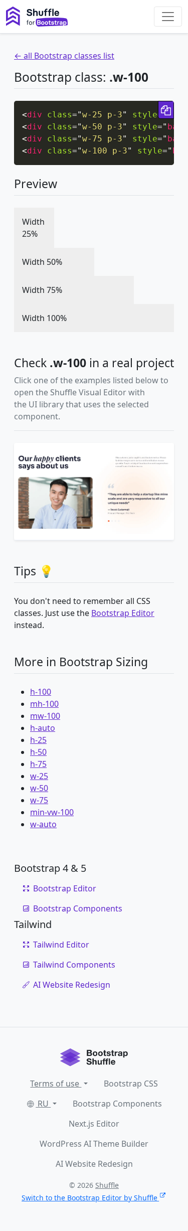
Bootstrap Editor (122, 613)
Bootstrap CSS (131, 1083)
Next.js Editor (94, 1123)
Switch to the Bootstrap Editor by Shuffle (89, 1197)
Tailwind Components (74, 964)
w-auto (43, 824)
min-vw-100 (52, 812)
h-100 (40, 691)
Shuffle (107, 1185)
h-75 (38, 764)
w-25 (39, 776)
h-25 (38, 739)
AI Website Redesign (71, 984)
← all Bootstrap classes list (64, 55)
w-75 (39, 800)
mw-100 (45, 715)
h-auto (42, 727)
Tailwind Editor (61, 944)
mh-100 (44, 703)
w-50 (39, 788)
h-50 (38, 751)
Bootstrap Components (77, 908)
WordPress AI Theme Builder (94, 1143)
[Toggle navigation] (168, 17)
